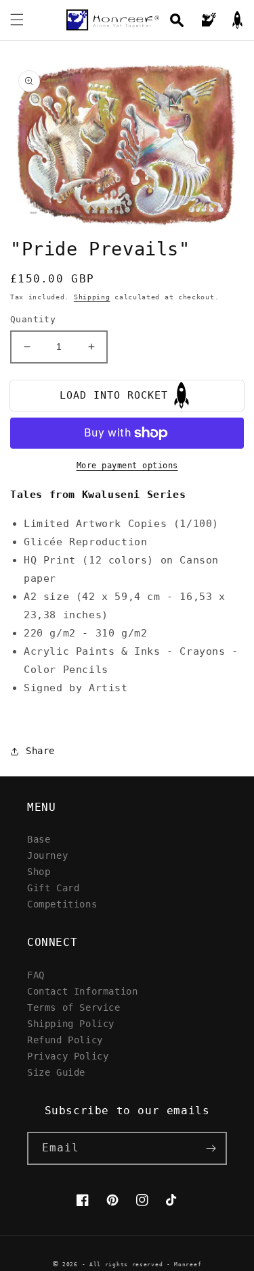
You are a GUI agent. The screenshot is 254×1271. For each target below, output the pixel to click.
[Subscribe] (211, 1148)
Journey (47, 855)
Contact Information (82, 991)
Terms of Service (74, 1007)
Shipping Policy (70, 1023)
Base (38, 839)
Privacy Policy (67, 1056)
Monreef (187, 1264)
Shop (38, 871)
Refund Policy (65, 1040)
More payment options (127, 465)
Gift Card (53, 887)
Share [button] (40, 750)
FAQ (36, 975)
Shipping (92, 297)
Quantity (33, 319)
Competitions (62, 904)
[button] (17, 19)
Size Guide (56, 1072)
